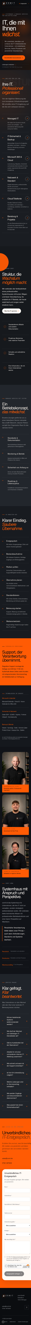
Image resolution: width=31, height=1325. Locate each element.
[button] (3, 1322)
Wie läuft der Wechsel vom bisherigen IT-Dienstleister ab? (14, 1033)
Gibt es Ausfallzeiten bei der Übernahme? (14, 1044)
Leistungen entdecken (9, 64)
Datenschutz (13, 1321)
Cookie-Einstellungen (23, 1321)
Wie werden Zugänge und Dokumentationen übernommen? (14, 1095)
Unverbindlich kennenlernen (13, 58)
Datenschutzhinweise (18, 1257)
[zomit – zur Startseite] (10, 3)
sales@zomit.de (7, 1158)
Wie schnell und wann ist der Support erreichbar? (14, 1064)
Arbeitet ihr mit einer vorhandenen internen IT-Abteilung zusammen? (14, 1054)
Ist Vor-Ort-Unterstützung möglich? (14, 1073)
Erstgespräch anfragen (14, 1274)
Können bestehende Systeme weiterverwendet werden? (14, 1020)
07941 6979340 (7, 1163)
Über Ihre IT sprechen (11, 311)
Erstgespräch (24, 3)
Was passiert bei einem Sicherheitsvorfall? (14, 1106)
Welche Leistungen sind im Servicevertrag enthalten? (14, 1084)
